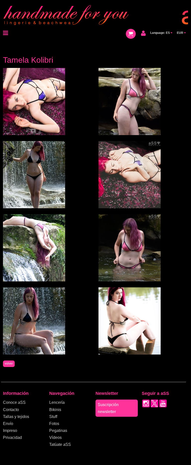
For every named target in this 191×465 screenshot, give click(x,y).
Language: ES (160, 33)
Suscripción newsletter (108, 408)
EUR (180, 33)
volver (9, 363)
